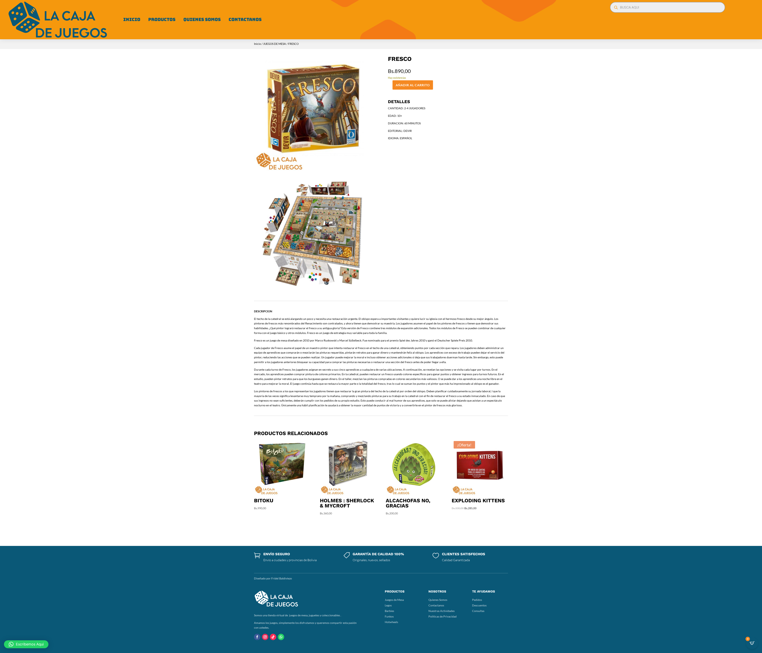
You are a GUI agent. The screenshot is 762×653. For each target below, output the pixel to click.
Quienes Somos (202, 19)
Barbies (389, 611)
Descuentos (479, 605)
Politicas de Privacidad (442, 616)
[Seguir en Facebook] (257, 637)
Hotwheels (391, 622)
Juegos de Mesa (394, 599)
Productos (161, 19)
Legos (388, 605)
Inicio (131, 19)
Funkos (389, 616)
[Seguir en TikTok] (273, 637)
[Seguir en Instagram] (265, 637)
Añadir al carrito (413, 85)
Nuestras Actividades (441, 611)
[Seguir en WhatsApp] (281, 637)
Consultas (478, 611)
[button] (26, 644)
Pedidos (477, 599)
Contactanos (245, 19)
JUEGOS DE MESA (274, 43)
